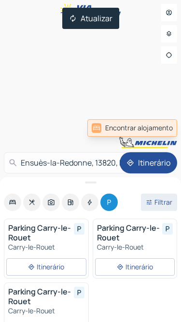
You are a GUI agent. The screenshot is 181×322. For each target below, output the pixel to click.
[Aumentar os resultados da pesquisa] (90, 182)
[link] (156, 128)
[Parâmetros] (169, 33)
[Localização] (169, 55)
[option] (12, 202)
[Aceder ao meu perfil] (169, 12)
